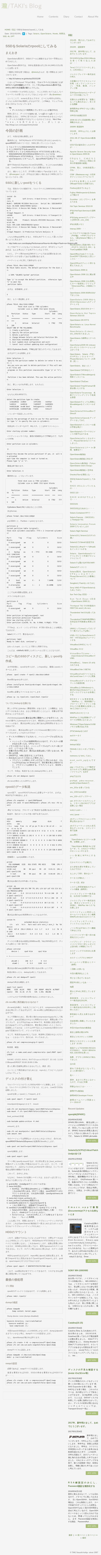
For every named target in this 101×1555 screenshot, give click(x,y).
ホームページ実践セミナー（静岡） (82, 963)
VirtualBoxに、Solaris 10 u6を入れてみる (82, 664)
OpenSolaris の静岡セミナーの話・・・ (82, 339)
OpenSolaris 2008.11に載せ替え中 (82, 275)
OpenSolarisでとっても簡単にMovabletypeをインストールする (82, 404)
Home (40, 17)
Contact (78, 17)
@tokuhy (35, 72)
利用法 (62, 34)
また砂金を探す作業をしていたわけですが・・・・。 (82, 868)
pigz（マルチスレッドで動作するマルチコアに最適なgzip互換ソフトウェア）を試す (82, 769)
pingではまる (75, 776)
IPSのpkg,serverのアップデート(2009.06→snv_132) (82, 218)
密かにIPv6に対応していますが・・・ (82, 992)
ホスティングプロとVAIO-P (81, 958)
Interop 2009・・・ (78, 229)
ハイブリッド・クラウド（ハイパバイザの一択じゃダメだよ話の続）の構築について (82, 944)
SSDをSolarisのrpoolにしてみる (82, 480)
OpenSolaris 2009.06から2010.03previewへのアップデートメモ (82, 302)
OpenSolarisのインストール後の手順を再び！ (82, 426)
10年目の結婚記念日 (78, 115)
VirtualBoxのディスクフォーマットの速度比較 (82, 682)
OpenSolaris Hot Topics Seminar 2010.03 (82, 314)
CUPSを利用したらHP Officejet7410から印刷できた (82, 182)
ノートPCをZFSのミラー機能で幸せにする (82, 929)
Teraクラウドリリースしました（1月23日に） (82, 68)
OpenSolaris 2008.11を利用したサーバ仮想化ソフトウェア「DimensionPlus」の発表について (82, 284)
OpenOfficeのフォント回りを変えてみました (82, 264)
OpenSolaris (46, 34)
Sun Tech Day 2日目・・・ (81, 594)
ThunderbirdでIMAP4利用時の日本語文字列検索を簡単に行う (82, 621)
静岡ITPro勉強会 (77, 1091)
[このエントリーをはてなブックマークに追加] (23, 34)
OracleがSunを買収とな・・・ (82, 474)
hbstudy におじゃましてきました (82, 750)
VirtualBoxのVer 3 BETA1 (80, 669)
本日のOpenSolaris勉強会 (80, 1028)
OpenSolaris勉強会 (78, 454)
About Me (93, 17)
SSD (5, 36)
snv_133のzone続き (78, 792)
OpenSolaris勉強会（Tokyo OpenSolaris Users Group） (82, 464)
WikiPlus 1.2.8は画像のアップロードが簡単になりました (82, 718)
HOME (7, 30)
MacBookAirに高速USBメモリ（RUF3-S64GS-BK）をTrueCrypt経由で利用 (82, 247)
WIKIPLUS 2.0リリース (79, 713)
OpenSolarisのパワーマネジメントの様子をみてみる (82, 432)
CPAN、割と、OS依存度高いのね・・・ (82, 169)
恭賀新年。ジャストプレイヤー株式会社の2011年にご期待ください (82, 1007)
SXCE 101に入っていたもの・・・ (82, 487)
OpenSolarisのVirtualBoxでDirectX (82, 412)
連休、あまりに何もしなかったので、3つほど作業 (82, 1081)
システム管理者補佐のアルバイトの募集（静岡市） (82, 888)
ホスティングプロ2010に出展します (82, 952)
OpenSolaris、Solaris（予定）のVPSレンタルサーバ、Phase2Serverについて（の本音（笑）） (82, 357)
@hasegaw (14, 174)
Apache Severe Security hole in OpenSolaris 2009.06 (82, 153)
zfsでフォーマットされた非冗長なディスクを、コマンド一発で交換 (82, 828)
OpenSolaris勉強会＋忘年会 (81, 470)
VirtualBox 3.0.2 (76, 649)
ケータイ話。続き (77, 882)
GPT (12, 36)
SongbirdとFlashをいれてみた (82, 583)
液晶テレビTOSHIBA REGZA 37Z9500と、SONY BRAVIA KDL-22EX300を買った (82, 1050)
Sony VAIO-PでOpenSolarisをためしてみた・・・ (82, 589)
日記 (14, 30)
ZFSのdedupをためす (79, 731)
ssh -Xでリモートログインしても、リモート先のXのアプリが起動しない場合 (82, 803)
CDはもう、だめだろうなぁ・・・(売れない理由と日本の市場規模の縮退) (82, 160)
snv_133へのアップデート (81, 796)
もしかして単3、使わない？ (81, 873)
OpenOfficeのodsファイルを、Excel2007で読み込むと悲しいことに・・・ (82, 256)
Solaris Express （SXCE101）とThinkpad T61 (82, 518)
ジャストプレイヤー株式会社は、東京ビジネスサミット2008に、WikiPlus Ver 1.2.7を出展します (82, 904)
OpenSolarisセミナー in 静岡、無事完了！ (82, 448)
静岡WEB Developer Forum (81, 1095)
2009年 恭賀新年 (77, 127)
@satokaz (56, 94)
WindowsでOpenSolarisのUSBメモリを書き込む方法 (82, 725)
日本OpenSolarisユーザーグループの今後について (82, 94)
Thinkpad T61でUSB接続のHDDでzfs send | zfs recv (82, 607)
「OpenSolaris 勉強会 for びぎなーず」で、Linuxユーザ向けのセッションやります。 (82, 848)
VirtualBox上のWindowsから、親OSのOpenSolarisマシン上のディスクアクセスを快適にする (82, 691)
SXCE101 (74, 504)
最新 (70, 1535)
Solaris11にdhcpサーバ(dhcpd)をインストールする (82, 548)
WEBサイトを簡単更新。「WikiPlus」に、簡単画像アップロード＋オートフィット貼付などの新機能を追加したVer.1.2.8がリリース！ (82, 704)
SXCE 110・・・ (77, 493)
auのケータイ (75, 735)
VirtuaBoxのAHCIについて (81, 644)
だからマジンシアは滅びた (81, 862)
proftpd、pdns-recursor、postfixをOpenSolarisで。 (82, 782)
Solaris (36, 34)
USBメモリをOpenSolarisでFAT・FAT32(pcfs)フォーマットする (82, 637)
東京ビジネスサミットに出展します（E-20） (82, 1042)
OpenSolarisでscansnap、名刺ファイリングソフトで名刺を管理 (82, 395)
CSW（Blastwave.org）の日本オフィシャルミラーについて (82, 175)
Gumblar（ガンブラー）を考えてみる (82, 200)
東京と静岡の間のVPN (79, 1032)
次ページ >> (93, 1535)
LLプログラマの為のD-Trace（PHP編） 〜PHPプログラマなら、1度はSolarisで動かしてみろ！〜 (82, 236)
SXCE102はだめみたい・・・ (82, 508)
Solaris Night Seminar (79, 531)
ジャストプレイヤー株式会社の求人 (82, 75)
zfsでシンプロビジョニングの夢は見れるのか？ (82, 820)
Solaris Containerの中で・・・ (82, 513)
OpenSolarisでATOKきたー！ (82, 370)
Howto (55, 34)
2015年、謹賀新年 (77, 47)
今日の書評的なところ (79, 973)
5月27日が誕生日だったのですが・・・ (82, 146)
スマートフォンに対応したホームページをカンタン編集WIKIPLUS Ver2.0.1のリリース (82, 914)
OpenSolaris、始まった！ (80, 366)
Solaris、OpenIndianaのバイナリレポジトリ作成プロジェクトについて (82, 555)
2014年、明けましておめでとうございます (82, 41)
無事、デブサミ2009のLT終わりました (82, 1058)
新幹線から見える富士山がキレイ (82, 1015)
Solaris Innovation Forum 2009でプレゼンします (82, 525)
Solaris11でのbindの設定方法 (82, 542)
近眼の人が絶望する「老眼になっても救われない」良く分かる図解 (82, 101)
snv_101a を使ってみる (80, 787)
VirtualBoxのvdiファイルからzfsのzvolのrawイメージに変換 (82, 675)
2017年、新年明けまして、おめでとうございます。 (82, 52)
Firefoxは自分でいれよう (80, 188)
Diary (66, 17)
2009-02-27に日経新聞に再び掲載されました (82, 121)
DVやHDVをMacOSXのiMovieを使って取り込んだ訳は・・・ (82, 60)
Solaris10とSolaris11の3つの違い (82, 536)
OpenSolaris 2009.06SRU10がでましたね (82, 294)
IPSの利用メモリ (77, 224)
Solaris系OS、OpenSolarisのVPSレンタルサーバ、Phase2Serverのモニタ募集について (82, 575)
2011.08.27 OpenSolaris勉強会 (82, 139)
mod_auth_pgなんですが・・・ (82, 761)
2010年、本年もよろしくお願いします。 (82, 132)
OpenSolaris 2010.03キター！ (82, 309)
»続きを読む (92, 1141)
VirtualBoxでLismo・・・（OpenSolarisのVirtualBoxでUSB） (82, 655)
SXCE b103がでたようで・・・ (82, 498)
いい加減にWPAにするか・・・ (82, 856)
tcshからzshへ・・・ (78, 810)
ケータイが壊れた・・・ (80, 878)
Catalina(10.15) (75, 1323)
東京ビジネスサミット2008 (81, 1037)
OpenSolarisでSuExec (79, 381)
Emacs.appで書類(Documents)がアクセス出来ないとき (83, 1210)
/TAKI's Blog (21, 6)
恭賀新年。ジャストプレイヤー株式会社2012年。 (82, 999)
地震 (72, 987)
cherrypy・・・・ (77, 740)
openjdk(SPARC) (76, 1114)
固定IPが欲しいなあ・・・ (81, 982)
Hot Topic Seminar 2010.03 (81, 206)
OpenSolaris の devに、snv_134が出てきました (82, 332)
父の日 (72, 1064)
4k (9, 36)
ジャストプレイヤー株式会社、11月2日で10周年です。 (82, 895)
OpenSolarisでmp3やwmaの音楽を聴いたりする (82, 387)
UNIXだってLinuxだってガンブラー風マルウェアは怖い (82, 629)
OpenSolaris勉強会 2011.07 (81, 459)
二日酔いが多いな (77, 969)
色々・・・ (74, 1075)
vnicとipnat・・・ (77, 814)
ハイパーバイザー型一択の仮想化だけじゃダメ (82, 936)
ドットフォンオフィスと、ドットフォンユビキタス (82, 922)
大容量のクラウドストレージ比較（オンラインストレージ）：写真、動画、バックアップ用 (82, 84)
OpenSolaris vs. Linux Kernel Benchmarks (82, 325)
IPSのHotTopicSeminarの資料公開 (82, 212)
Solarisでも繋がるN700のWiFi (82, 563)
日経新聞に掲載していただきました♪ (82, 1022)
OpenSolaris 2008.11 (78, 270)
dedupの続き (75, 744)
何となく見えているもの (80, 978)
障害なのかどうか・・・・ (81, 1086)
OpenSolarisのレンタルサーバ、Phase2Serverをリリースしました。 (82, 440)
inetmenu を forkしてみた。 (81, 756)
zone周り (74, 835)
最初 (84, 1538)
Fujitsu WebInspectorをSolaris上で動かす (82, 193)
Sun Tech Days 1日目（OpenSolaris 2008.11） (82, 600)
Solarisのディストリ (78, 567)
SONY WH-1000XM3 (78, 1270)
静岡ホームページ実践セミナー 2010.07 (82, 1101)
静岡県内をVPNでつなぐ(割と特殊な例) (82, 110)
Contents (53, 17)
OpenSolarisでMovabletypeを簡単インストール (82, 376)
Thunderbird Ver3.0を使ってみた (82, 613)
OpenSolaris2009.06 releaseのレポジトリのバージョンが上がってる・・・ (82, 347)
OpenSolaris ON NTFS (79, 320)
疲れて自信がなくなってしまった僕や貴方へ (82, 1069)
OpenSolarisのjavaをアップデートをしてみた (82, 419)
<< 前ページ (80, 1535)
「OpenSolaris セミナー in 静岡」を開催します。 (82, 840)
